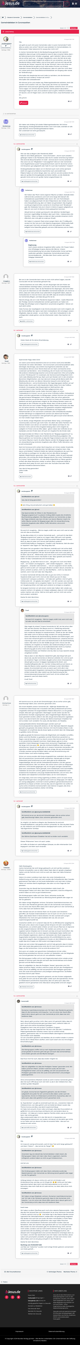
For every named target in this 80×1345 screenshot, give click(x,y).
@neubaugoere (44, 616)
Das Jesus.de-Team (34, 1308)
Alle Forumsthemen (13, 1272)
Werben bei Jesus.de (34, 1314)
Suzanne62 (25, 1001)
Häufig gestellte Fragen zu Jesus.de (39, 1303)
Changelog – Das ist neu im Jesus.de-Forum (36, 1300)
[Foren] (3, 17)
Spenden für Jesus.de (35, 1311)
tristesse (7, 868)
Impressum (20, 1331)
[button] (76, 3)
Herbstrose (6, 126)
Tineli (6, 361)
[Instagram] (12, 1297)
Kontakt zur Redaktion (35, 1306)
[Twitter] (18, 1297)
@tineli (37, 496)
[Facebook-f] (6, 1297)
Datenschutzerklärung (56, 1331)
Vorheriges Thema (55, 1272)
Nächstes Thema (70, 1272)
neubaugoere (7, 43)
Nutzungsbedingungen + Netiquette (36, 1298)
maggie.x (6, 281)
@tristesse (38, 1007)
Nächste (73, 28)
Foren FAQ (31, 1295)
